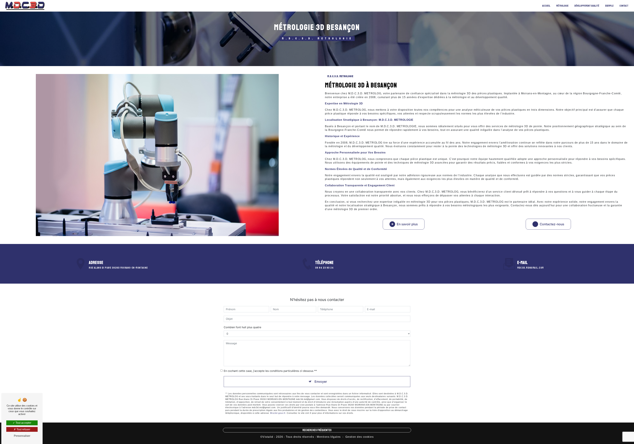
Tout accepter (23, 422)
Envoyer (321, 382)
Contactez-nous (552, 224)
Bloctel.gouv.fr (277, 413)
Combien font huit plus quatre (242, 327)
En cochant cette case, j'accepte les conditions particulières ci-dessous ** (270, 370)
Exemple (609, 5)
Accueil (546, 5)
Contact (623, 5)
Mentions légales (329, 436)
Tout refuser (23, 429)
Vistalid (268, 436)
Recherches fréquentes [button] (317, 430)
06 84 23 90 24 (324, 267)
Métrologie (562, 5)
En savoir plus (407, 224)
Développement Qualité (586, 5)
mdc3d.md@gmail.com (530, 267)
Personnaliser (22, 435)
